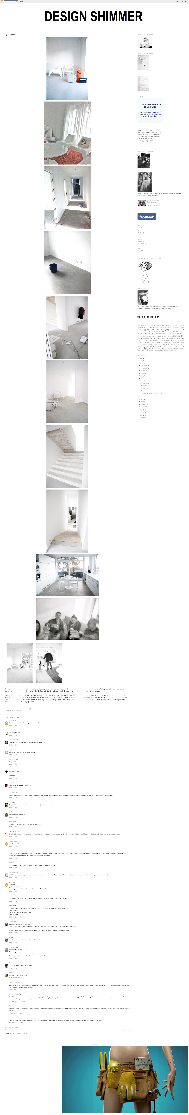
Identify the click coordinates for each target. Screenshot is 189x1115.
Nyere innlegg (9, 1030)
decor (152, 332)
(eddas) (11, 812)
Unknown (11, 720)
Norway (143, 344)
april (142, 399)
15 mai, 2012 (13, 891)
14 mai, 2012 (13, 797)
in (143, 338)
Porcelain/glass (142, 346)
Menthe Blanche (13, 841)
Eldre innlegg (126, 1030)
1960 (139, 325)
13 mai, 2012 (13, 725)
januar (143, 407)
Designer (159, 332)
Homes (176, 336)
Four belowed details (144, 336)
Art (166, 325)
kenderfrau (12, 947)
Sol (138, 252)
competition (140, 331)
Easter (179, 331)
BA (138, 230)
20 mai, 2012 (13, 958)
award (175, 325)
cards (182, 327)
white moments (159, 350)
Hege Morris (12, 739)
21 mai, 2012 (13, 968)
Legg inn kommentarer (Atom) (20, 1033)
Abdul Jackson (13, 1006)
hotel (139, 338)
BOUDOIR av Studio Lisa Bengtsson (151, 393)
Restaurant (158, 346)
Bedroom (141, 327)
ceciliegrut (12, 769)
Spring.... (143, 396)
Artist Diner (141, 228)
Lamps (145, 340)
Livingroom (167, 340)
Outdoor (156, 344)
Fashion (149, 333)
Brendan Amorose (14, 994)
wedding (150, 350)
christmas (159, 329)
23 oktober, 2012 (16, 1023)
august (143, 373)
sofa (181, 346)
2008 (141, 417)
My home (167, 342)
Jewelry (171, 338)
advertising (144, 325)
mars (142, 401)
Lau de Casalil (13, 792)
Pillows (173, 344)
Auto (171, 325)
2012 (141, 363)
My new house (10, 35)
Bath (180, 325)
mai (142, 381)
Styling (140, 348)
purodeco (11, 896)
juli (142, 375)
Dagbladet (140, 237)
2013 (141, 360)
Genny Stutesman (14, 982)
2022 (141, 358)
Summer (148, 348)
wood (175, 350)
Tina (10, 937)
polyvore (180, 344)
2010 (141, 412)
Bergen (150, 327)
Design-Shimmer (14, 921)
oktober (143, 370)
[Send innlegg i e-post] (30, 709)
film (169, 333)
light (160, 340)
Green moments (167, 336)
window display (168, 350)
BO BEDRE (141, 232)
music (158, 342)
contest (146, 331)
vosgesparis (12, 872)
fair (183, 331)
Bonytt (139, 235)
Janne (11, 783)
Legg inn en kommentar (11, 1027)
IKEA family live (142, 243)
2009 (141, 415)
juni (142, 378)
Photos (164, 344)
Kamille (140, 246)
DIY (174, 331)
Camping (177, 327)
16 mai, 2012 (13, 933)
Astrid (11, 972)
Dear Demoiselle (14, 831)
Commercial (179, 330)
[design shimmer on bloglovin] (145, 283)
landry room (154, 340)
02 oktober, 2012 (16, 1013)
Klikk (139, 248)
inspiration (151, 338)
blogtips (156, 327)
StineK (11, 882)
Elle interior (141, 241)
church (171, 330)
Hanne (11, 730)
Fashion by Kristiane (160, 333)
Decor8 (140, 239)
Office (149, 344)
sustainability (157, 348)
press (150, 346)
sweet (164, 348)
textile (175, 348)
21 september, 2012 (17, 1001)
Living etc (140, 250)
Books (171, 327)
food (183, 333)
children (149, 330)
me (143, 140)
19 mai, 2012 (13, 942)
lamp (139, 340)
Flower (178, 333)
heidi (10, 802)
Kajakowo (12, 821)
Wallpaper (141, 350)
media (176, 340)
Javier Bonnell (13, 1018)
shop (175, 346)
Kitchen (178, 338)
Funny (152, 336)
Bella (10, 963)
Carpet (142, 330)
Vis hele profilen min (154, 205)
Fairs (141, 333)
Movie (152, 342)
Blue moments (163, 327)
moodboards (143, 342)
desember (144, 365)
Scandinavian (167, 346)
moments (182, 340)
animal (151, 325)
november (144, 368)
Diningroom (169, 331)
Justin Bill (12, 851)
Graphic (159, 336)
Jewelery (163, 338)
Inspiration (144, 385)
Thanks (181, 348)
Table (169, 348)
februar (143, 404)
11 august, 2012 (15, 978)
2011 (141, 410)
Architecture (159, 325)
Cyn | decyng (13, 759)
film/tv (173, 333)
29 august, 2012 (15, 989)
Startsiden (67, 1030)
